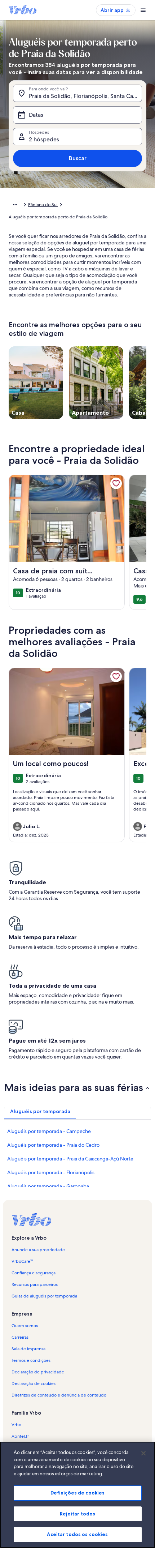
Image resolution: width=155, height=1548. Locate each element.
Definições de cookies (77, 1493)
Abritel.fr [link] (20, 1436)
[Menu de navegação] (143, 10)
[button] (77, 1087)
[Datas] (77, 115)
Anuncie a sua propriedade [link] (38, 1250)
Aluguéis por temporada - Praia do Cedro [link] (53, 1145)
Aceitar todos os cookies (77, 1534)
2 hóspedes (44, 139)
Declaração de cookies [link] (34, 1383)
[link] (116, 483)
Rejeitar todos (78, 1514)
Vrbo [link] (16, 1425)
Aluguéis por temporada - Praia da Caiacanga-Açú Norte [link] (70, 1158)
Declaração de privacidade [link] (38, 1372)
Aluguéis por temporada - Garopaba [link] (48, 1186)
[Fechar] (143, 1453)
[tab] (40, 1111)
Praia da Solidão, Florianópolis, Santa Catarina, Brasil (85, 96)
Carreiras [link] (20, 1337)
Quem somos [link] (25, 1326)
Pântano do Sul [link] (43, 205)
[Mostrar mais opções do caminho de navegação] (15, 204)
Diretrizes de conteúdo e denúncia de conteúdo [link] (59, 1395)
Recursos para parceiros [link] (35, 1284)
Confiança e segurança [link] (34, 1273)
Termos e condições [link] (31, 1360)
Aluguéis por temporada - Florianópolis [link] (50, 1172)
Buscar (78, 158)
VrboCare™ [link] (22, 1261)
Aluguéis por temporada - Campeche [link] (49, 1131)
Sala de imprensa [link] (28, 1349)
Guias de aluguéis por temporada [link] (44, 1296)
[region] (77, 1495)
